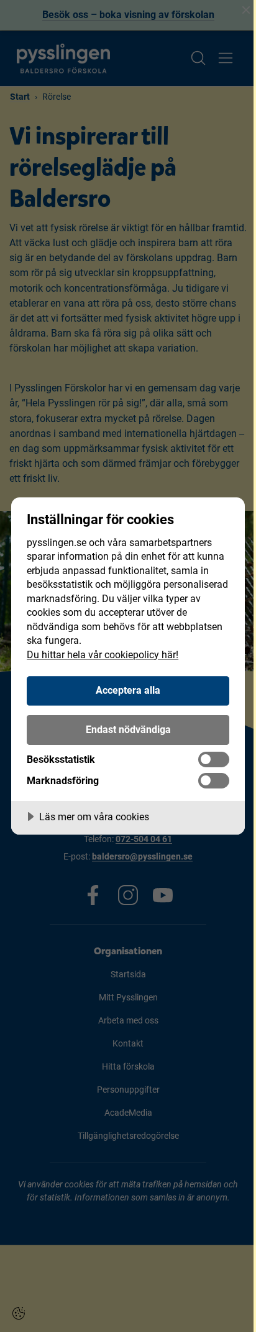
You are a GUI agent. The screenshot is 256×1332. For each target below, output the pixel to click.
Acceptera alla (128, 690)
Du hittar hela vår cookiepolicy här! (102, 655)
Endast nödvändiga (128, 729)
